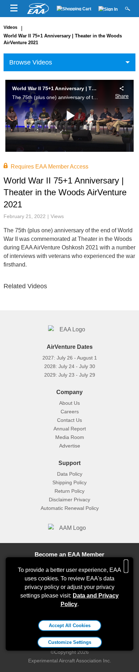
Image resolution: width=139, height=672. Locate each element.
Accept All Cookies (70, 625)
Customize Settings (69, 642)
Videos (10, 27)
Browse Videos (30, 62)
